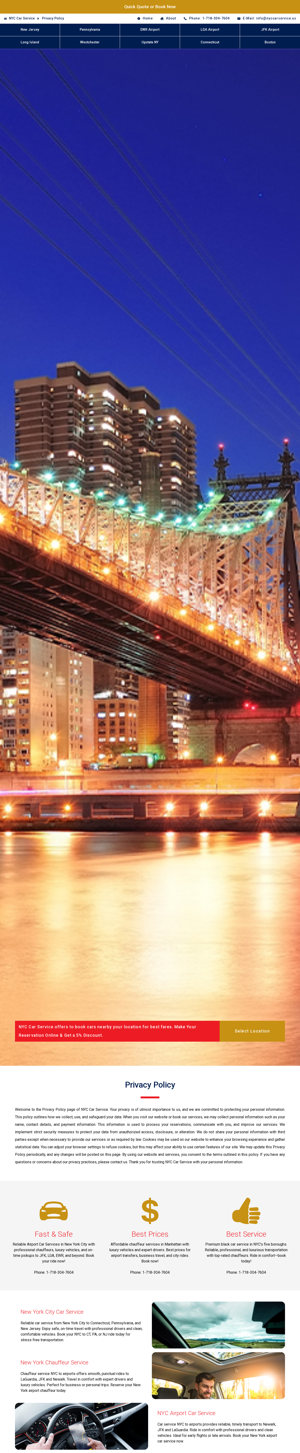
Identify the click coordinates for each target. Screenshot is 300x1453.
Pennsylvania (90, 30)
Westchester (90, 42)
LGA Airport (210, 30)
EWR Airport (149, 30)
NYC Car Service (22, 18)
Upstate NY (150, 42)
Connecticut (210, 42)
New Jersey (30, 30)
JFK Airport (270, 30)
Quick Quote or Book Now (150, 6)
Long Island (30, 42)
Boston (270, 42)
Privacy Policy (53, 18)
